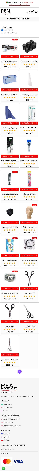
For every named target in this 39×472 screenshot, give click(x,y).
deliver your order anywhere (19, 5)
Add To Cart (8, 57)
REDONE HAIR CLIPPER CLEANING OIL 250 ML (10, 194)
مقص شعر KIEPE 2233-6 (9, 360)
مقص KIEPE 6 (9, 326)
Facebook (6, 434)
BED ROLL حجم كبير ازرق (10, 128)
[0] (32, 12)
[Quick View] (17, 57)
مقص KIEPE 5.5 (29, 293)
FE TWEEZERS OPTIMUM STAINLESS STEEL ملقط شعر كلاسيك (29, 128)
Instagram (6, 437)
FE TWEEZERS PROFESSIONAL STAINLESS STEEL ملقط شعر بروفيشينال (10, 161)
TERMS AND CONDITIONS (11, 419)
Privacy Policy (8, 422)
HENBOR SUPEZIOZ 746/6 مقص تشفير (29, 161)
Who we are (7, 404)
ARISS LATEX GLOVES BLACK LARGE (10, 95)
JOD (10, 2)
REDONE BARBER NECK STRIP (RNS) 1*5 (10, 61)
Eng (15, 2)
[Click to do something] (3, 468)
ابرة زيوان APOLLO (29, 194)
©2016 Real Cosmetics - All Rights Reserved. (17, 396)
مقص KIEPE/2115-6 (29, 326)
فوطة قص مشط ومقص (29, 260)
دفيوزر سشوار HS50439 (10, 227)
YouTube (6, 440)
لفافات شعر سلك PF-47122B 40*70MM (29, 61)
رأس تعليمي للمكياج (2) (29, 227)
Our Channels (7, 411)
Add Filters (7, 27)
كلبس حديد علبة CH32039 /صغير (10, 293)
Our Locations (7, 408)
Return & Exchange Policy (12, 426)
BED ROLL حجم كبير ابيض (29, 95)
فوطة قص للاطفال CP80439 (10, 260)
